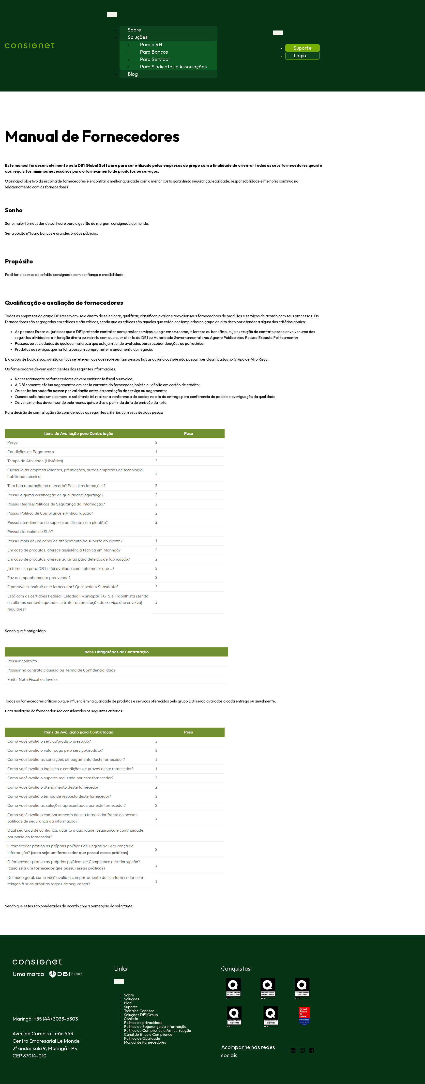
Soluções (138, 37)
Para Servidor (155, 59)
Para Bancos (154, 52)
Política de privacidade (143, 1022)
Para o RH (151, 44)
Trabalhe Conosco (139, 1010)
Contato (131, 1018)
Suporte (302, 48)
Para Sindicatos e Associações (173, 66)
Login (300, 55)
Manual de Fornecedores (145, 1042)
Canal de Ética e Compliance (148, 1034)
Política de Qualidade (142, 1038)
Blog (133, 74)
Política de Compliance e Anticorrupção (157, 1030)
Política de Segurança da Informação (155, 1026)
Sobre (134, 30)
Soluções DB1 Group (141, 1014)
